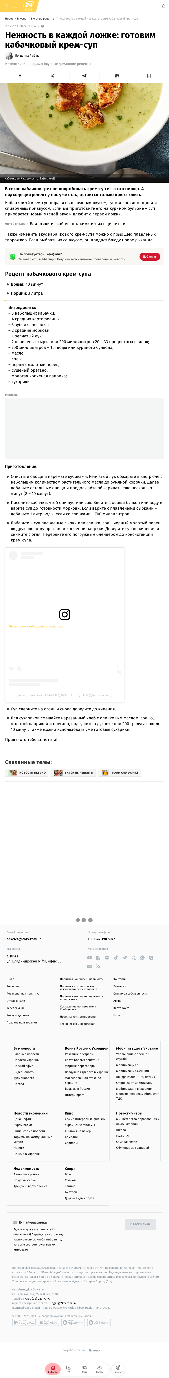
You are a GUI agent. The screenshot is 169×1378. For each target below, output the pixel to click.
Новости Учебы (129, 1113)
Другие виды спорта (79, 1198)
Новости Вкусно (16, 18)
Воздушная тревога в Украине (87, 1072)
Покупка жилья (25, 1180)
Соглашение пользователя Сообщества (78, 1008)
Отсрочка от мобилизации (135, 1083)
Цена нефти (22, 1119)
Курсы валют (23, 1125)
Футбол (70, 1180)
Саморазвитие (126, 1142)
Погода (19, 1084)
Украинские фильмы (80, 1125)
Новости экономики (31, 1113)
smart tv (73, 1322)
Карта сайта (121, 1008)
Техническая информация (77, 1024)
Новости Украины (26, 1060)
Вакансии (119, 986)
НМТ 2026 (123, 1136)
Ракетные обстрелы (79, 1054)
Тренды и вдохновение (30, 1186)
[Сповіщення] (163, 6)
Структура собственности (130, 993)
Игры (116, 1015)
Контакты (119, 979)
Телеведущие (16, 1008)
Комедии (71, 1137)
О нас (10, 979)
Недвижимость (26, 1168)
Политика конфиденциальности (81, 979)
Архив (117, 1001)
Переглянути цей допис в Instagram (36, 626)
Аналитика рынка (26, 1174)
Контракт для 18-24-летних (135, 1077)
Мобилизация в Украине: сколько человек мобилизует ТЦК (137, 1093)
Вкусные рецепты (43, 18)
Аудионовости (24, 1078)
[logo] (28, 6)
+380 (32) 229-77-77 (37, 1298)
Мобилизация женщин (132, 1071)
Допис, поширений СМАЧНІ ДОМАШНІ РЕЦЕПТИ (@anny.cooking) (64, 695)
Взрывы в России (77, 1089)
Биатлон (71, 1192)
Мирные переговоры (80, 1066)
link (89, 957)
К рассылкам (140, 1224)
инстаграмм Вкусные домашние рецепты (57, 64)
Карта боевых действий (82, 1060)
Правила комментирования (78, 1016)
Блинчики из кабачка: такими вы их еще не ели (77, 223)
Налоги (19, 1148)
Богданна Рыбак (27, 55)
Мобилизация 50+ (129, 1065)
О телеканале (16, 1001)
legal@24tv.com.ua (63, 1303)
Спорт (70, 1168)
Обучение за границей (132, 1148)
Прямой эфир (23, 1066)
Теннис (70, 1186)
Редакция (13, 986)
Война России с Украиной (86, 1048)
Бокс (68, 1174)
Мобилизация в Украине (137, 1048)
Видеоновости (24, 1072)
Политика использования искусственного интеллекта (78, 988)
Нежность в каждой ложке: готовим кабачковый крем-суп (99, 18)
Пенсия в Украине (27, 1154)
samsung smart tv (99, 1322)
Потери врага (74, 1095)
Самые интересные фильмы (85, 1119)
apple (48, 1322)
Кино (69, 1113)
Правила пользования (22, 1022)
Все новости (24, 1048)
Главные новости (26, 1054)
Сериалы (71, 1143)
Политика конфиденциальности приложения (81, 998)
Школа (121, 1130)
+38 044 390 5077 (101, 939)
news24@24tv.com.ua (24, 939)
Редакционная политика (23, 993)
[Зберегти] (149, 75)
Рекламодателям (18, 1015)
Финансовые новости (29, 1131)
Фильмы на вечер (78, 1131)
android (24, 1322)
